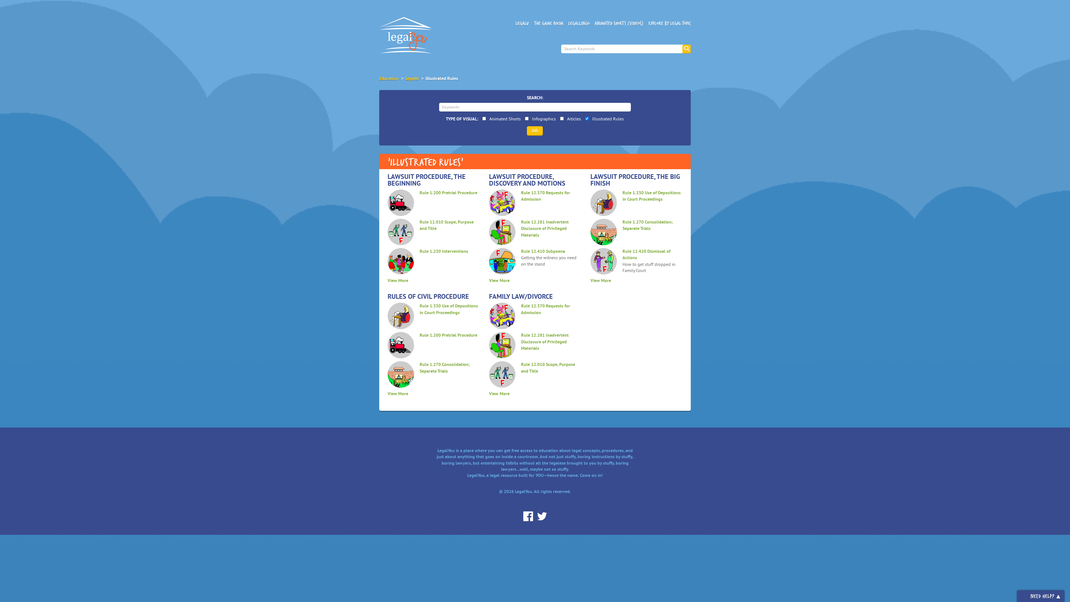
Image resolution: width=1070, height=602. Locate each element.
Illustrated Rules (608, 119)
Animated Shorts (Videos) (619, 23)
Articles (574, 119)
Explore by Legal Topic (669, 23)
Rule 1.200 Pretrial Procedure (448, 193)
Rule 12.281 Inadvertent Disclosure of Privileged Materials (545, 228)
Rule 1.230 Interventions (444, 251)
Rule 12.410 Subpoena (543, 251)
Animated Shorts (505, 119)
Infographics (544, 119)
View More (398, 280)
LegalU (522, 23)
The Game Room (548, 23)
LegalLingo (579, 23)
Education (388, 78)
